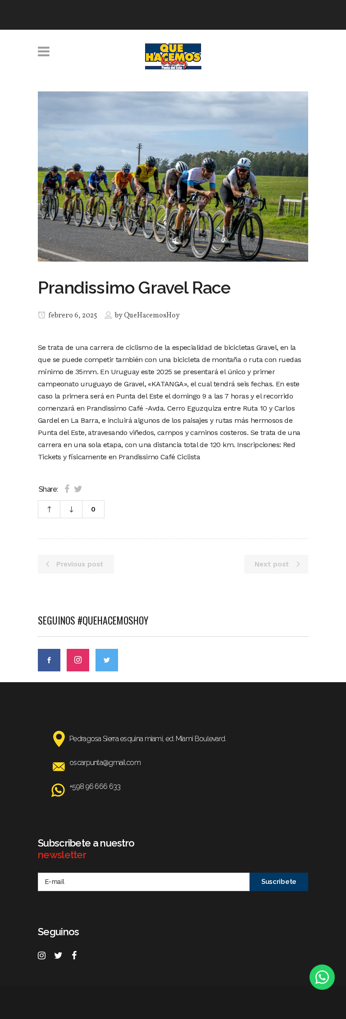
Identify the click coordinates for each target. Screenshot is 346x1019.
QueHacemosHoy (152, 316)
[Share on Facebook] (66, 489)
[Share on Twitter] (78, 489)
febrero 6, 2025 (72, 316)
